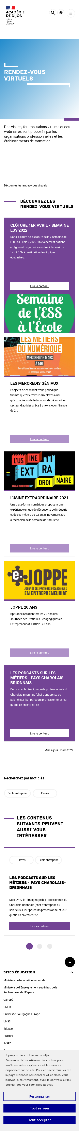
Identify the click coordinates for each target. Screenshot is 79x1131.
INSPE (7, 1043)
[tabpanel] (39, 891)
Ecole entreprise (17, 793)
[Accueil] (15, 15)
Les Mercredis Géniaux (34, 383)
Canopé (8, 999)
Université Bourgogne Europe (21, 1014)
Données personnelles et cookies (38, 1075)
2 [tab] (39, 946)
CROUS (8, 1036)
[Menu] (71, 13)
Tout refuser (39, 1108)
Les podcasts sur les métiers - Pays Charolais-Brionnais (37, 677)
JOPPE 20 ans (23, 607)
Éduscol (8, 1029)
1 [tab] (29, 946)
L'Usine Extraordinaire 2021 (39, 497)
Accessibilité (60, 12)
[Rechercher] (52, 13)
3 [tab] (49, 946)
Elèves (45, 793)
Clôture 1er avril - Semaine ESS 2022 (39, 227)
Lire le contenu (39, 286)
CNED (7, 1007)
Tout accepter (39, 1120)
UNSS (7, 1021)
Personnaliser (39, 1096)
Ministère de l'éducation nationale (24, 980)
